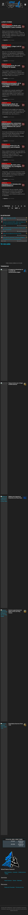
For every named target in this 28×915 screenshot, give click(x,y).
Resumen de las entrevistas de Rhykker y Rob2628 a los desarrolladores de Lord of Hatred (11, 125)
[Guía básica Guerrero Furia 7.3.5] (4, 779)
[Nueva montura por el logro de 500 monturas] (4, 438)
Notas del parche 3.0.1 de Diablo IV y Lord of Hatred (11, 146)
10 (24, 206)
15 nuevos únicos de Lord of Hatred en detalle (11, 66)
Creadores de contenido (9, 83)
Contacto (18, 913)
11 (8, 208)
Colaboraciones (22, 872)
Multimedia (5, 184)
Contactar (15, 872)
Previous (7, 206)
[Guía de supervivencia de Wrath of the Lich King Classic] (4, 665)
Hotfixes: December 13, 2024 (9, 218)
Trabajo (6, 873)
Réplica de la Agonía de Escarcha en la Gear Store (15, 497)
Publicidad (19, 880)
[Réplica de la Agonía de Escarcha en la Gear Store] (4, 552)
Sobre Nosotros (8, 872)
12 (12, 208)
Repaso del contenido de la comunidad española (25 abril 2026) (11, 84)
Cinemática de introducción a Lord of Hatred (11, 184)
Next (16, 208)
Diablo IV (4, 24)
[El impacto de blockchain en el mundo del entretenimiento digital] (4, 325)
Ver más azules (5, 243)
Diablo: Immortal (6, 25)
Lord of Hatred (6, 46)
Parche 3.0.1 (5, 147)
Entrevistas (5, 124)
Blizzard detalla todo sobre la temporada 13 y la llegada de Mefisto (11, 166)
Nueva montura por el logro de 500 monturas (16, 383)
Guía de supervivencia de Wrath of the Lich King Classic (15, 611)
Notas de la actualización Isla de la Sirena (12, 233)
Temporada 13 (6, 145)
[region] (13, 15)
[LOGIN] (25, 4)
